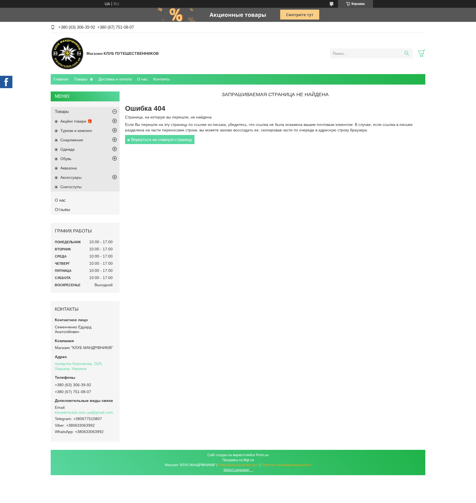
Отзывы (62, 209)
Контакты (161, 79)
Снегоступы (71, 187)
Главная (60, 79)
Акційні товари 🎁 (76, 121)
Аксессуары (71, 177)
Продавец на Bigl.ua (238, 460)
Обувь (65, 158)
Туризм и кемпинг (76, 130)
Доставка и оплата (115, 79)
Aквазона (68, 168)
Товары (80, 79)
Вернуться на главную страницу (161, 139)
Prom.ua (262, 455)
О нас (142, 79)
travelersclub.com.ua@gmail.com (84, 412)
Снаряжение (71, 140)
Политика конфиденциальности (286, 465)
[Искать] (406, 53)
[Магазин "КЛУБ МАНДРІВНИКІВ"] (67, 53)
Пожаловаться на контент (238, 465)
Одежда (67, 149)
